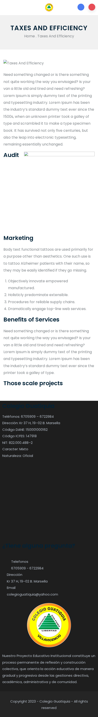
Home (29, 36)
